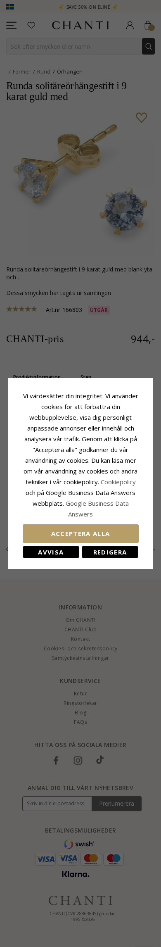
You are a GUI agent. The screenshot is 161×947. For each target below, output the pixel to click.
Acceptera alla (80, 533)
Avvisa (51, 552)
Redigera (110, 552)
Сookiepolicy (118, 482)
